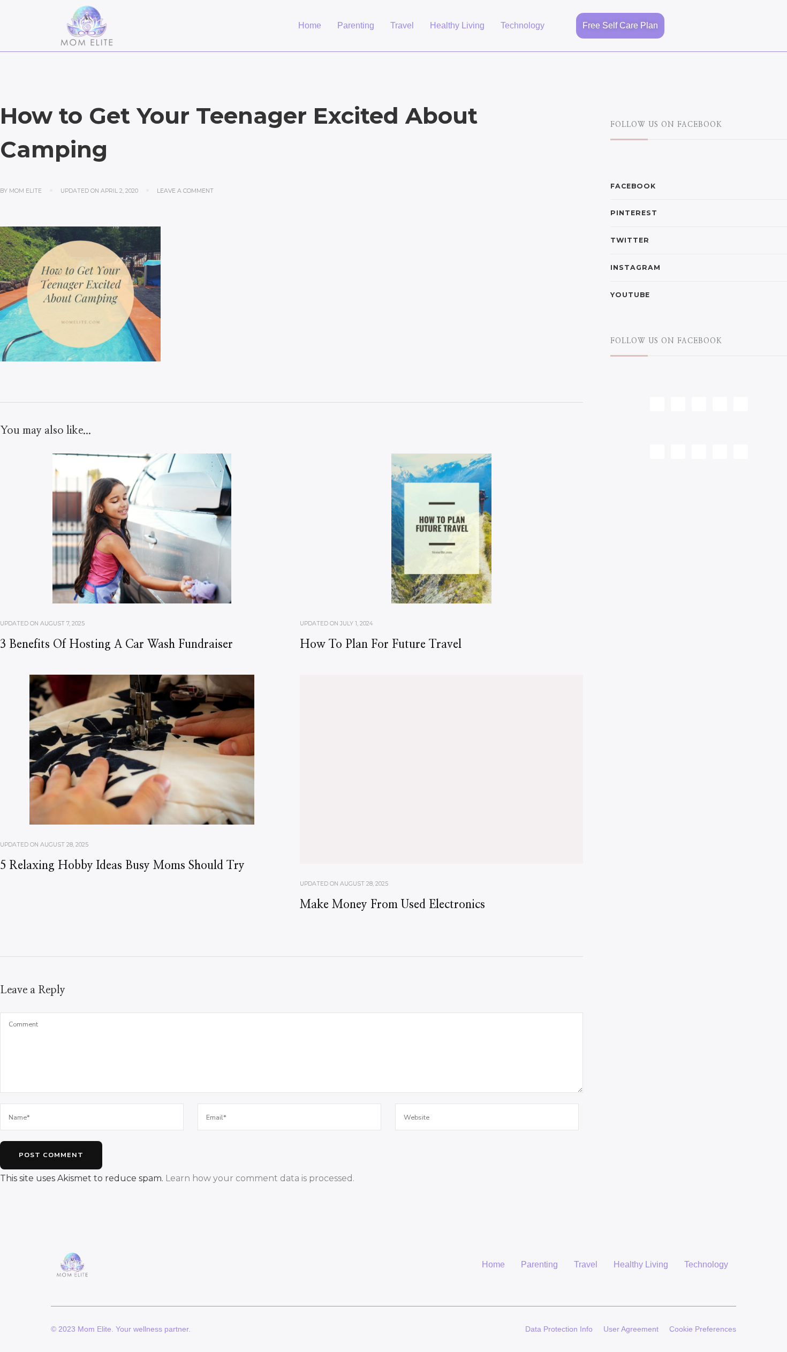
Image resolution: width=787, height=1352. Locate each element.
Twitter (629, 240)
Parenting (355, 25)
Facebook (633, 186)
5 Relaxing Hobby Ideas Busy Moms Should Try (122, 865)
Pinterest (633, 213)
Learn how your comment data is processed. (259, 1178)
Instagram (635, 267)
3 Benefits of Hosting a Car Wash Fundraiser (116, 644)
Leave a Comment (185, 190)
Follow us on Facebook (666, 125)
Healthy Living (457, 25)
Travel (402, 25)
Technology (522, 25)
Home (309, 25)
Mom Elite (25, 190)
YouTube (630, 295)
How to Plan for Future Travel (380, 644)
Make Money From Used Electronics (392, 904)
